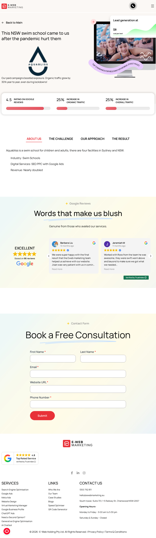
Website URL (39, 382)
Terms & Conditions (116, 531)
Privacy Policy (95, 531)
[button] (148, 6)
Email (34, 366)
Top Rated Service (26, 458)
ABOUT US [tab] (34, 139)
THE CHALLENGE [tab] (61, 139)
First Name (38, 351)
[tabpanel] (78, 161)
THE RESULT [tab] (120, 139)
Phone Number (40, 397)
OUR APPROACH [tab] (92, 139)
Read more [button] (57, 269)
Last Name (88, 351)
